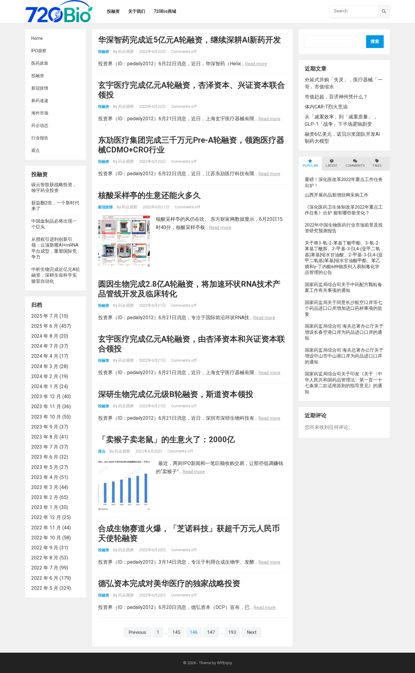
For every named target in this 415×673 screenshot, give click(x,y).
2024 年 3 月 (44, 366)
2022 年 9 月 (44, 548)
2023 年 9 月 (44, 427)
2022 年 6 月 (44, 578)
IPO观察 (38, 50)
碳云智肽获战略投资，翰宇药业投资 (54, 187)
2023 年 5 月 (44, 467)
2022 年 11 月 (46, 528)
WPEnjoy (224, 663)
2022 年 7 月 (44, 568)
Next (251, 632)
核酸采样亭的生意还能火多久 (149, 195)
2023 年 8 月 (44, 437)
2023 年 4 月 (44, 477)
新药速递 (39, 100)
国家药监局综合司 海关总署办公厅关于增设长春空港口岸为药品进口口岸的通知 (344, 332)
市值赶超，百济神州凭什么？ (336, 97)
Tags (376, 166)
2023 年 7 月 (44, 447)
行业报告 (39, 137)
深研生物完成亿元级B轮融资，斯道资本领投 (175, 394)
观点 (35, 150)
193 (232, 632)
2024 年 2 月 (44, 376)
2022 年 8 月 (44, 558)
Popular (310, 166)
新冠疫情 (39, 88)
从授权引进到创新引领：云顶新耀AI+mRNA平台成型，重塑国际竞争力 (54, 248)
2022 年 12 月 (46, 517)
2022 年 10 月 (46, 538)
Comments (355, 166)
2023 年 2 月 (44, 497)
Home (37, 38)
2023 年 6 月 (44, 457)
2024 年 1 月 (44, 386)
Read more (256, 64)
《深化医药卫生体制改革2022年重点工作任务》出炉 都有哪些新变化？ (344, 210)
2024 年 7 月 (44, 346)
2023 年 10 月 (46, 417)
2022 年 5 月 (44, 588)
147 (211, 632)
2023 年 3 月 (44, 487)
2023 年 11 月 (46, 406)
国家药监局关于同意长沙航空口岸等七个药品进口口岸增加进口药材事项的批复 (343, 308)
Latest (332, 166)
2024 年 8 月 (44, 336)
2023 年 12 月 (46, 396)
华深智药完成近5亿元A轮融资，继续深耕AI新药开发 (189, 39)
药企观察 (126, 51)
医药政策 (39, 63)
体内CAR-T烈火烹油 (326, 107)
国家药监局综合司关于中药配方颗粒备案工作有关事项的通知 (343, 287)
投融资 (37, 75)
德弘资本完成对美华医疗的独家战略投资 (169, 583)
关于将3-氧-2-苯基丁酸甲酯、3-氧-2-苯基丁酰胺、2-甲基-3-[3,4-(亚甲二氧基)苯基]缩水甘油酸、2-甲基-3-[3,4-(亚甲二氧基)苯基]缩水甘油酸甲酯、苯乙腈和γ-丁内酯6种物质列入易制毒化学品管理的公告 (344, 257)
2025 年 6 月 (44, 326)
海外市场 (39, 113)
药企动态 (39, 125)
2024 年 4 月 (44, 356)
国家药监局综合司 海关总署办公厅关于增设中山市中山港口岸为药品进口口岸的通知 (344, 356)
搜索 (375, 41)
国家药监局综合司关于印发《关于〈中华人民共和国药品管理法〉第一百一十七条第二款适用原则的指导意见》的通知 (343, 383)
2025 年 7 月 (44, 316)
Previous (137, 632)
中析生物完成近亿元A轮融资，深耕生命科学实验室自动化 (55, 275)
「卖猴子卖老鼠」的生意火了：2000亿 (166, 439)
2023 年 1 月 (44, 507)
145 (176, 632)
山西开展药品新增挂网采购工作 (337, 195)
